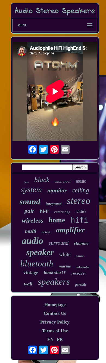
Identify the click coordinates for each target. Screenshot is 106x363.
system (31, 189)
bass (26, 182)
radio (81, 211)
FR (60, 339)
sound (30, 201)
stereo (79, 200)
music (81, 181)
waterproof (62, 181)
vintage (30, 272)
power (79, 255)
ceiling (80, 190)
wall (28, 284)
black (41, 179)
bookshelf (55, 273)
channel (81, 243)
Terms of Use (55, 330)
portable (80, 285)
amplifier (70, 230)
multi (30, 231)
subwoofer (82, 267)
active (46, 232)
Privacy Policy (55, 322)
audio (32, 241)
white (64, 254)
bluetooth (36, 263)
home (57, 220)
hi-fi (44, 211)
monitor (57, 190)
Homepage (55, 304)
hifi (79, 220)
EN (50, 339)
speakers (54, 282)
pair (29, 211)
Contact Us (55, 313)
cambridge (62, 212)
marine (65, 266)
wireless (32, 220)
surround (58, 243)
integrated (53, 204)
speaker (40, 252)
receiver (78, 273)
